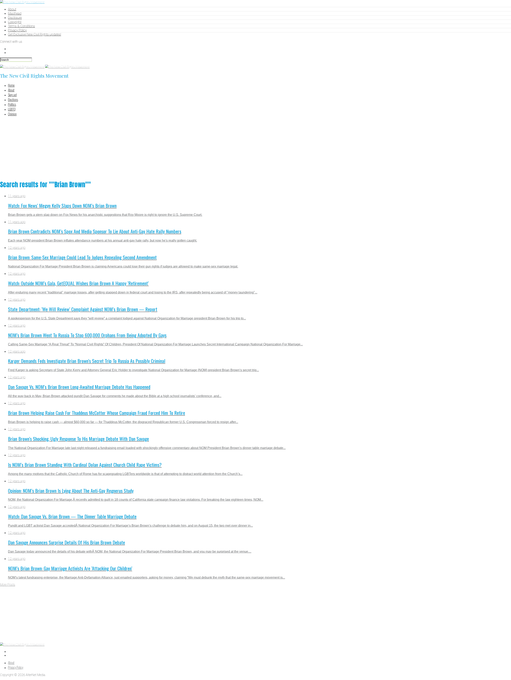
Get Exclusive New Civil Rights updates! (34, 34)
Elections (13, 99)
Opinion (12, 114)
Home (11, 85)
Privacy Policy (17, 30)
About (12, 9)
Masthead (14, 13)
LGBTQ (12, 109)
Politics (12, 104)
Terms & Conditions (21, 26)
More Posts (7, 585)
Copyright (14, 22)
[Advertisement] (255, 147)
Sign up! (12, 94)
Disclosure (15, 18)
